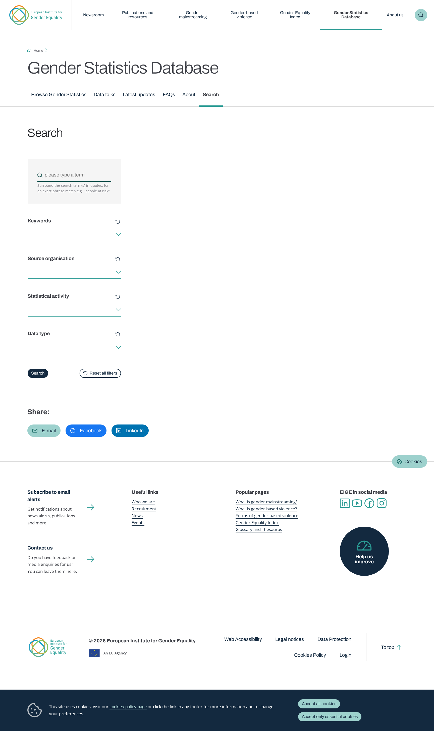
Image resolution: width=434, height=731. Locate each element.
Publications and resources (137, 14)
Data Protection (334, 639)
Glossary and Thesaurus (259, 529)
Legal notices (289, 639)
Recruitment (144, 509)
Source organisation (50, 258)
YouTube (357, 503)
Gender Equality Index (295, 14)
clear (117, 221)
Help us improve (364, 559)
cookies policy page (128, 706)
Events (138, 522)
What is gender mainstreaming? (266, 502)
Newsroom (93, 15)
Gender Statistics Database (351, 14)
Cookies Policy (310, 655)
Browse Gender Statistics (58, 94)
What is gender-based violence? (266, 509)
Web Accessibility (243, 639)
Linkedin (345, 503)
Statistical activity (48, 296)
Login (345, 655)
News (137, 515)
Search (421, 15)
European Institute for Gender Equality (36, 15)
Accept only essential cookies (330, 716)
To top (387, 647)
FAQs (169, 94)
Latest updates (139, 94)
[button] (44, 430)
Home (38, 50)
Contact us (40, 548)
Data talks (105, 94)
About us (395, 15)
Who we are (143, 502)
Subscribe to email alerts (48, 496)
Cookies (413, 461)
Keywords (39, 220)
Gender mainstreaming (193, 14)
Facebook (369, 503)
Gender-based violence (244, 14)
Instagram (382, 503)
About (188, 94)
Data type (38, 333)
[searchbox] (29, 234)
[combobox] (74, 234)
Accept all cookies (319, 703)
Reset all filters (103, 373)
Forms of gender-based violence (267, 515)
